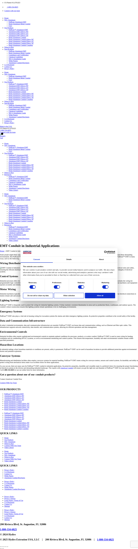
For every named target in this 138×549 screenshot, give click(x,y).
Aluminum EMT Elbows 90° (18, 32)
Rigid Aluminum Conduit (17, 37)
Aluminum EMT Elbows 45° (18, 34)
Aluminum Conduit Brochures (19, 63)
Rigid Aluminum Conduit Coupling (21, 45)
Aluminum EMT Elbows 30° (18, 35)
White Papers (13, 61)
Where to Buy (9, 47)
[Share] (5, 546)
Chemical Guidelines (16, 57)
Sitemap (7, 506)
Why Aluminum (9, 20)
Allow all (100, 295)
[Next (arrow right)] (3, 548)
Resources (7, 175)
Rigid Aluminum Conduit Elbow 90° (21, 39)
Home (6, 18)
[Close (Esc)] (7, 546)
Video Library (13, 190)
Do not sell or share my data (38, 295)
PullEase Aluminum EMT (17, 22)
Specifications (9, 49)
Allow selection (69, 295)
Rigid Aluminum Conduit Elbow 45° (21, 41)
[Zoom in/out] (1, 546)
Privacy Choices (9, 498)
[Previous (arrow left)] (1, 548)
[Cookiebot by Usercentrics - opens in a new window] (105, 252)
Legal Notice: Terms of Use (13, 500)
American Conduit (66, 368)
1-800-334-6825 (8, 529)
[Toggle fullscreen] (3, 546)
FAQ (10, 26)
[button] (8, 128)
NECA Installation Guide (17, 59)
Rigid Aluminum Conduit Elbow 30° (21, 43)
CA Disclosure (9, 65)
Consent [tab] (36, 259)
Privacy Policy (9, 69)
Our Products (8, 28)
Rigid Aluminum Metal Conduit (19, 24)
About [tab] (101, 259)
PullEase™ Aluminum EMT (18, 30)
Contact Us (8, 67)
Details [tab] (69, 259)
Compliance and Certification (19, 55)
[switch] (57, 287)
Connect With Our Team (12, 446)
